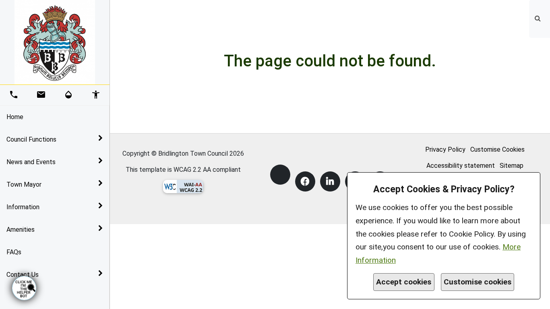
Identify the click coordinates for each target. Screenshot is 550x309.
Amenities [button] (20, 229)
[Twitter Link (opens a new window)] (280, 175)
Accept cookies (403, 281)
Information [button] (22, 207)
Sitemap (511, 165)
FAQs (13, 252)
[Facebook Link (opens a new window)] (305, 181)
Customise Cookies (497, 149)
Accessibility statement (460, 165)
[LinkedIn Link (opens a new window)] (330, 181)
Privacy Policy (445, 149)
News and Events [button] (31, 162)
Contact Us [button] (22, 274)
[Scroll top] (540, 299)
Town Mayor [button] (23, 184)
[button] (538, 18)
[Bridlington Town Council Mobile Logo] (54, 41)
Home (14, 117)
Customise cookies (477, 281)
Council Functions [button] (31, 139)
